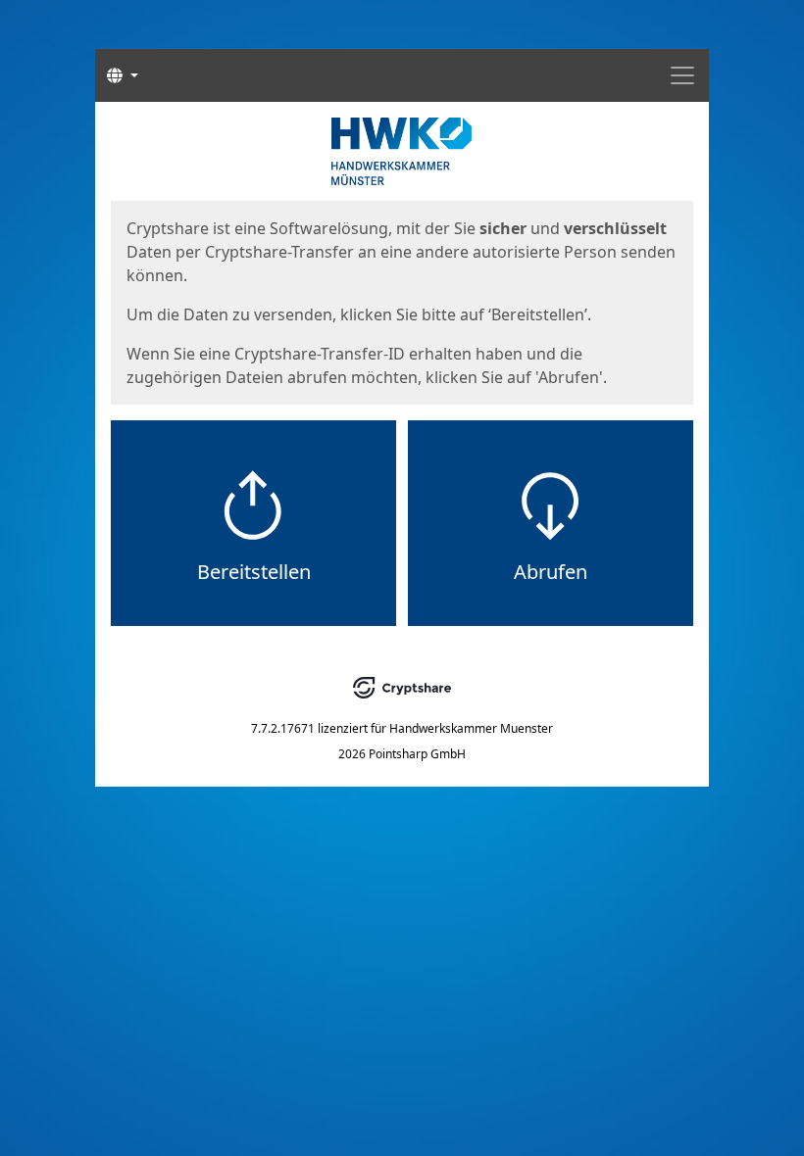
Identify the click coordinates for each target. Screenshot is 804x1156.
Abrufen (550, 571)
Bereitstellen (254, 571)
